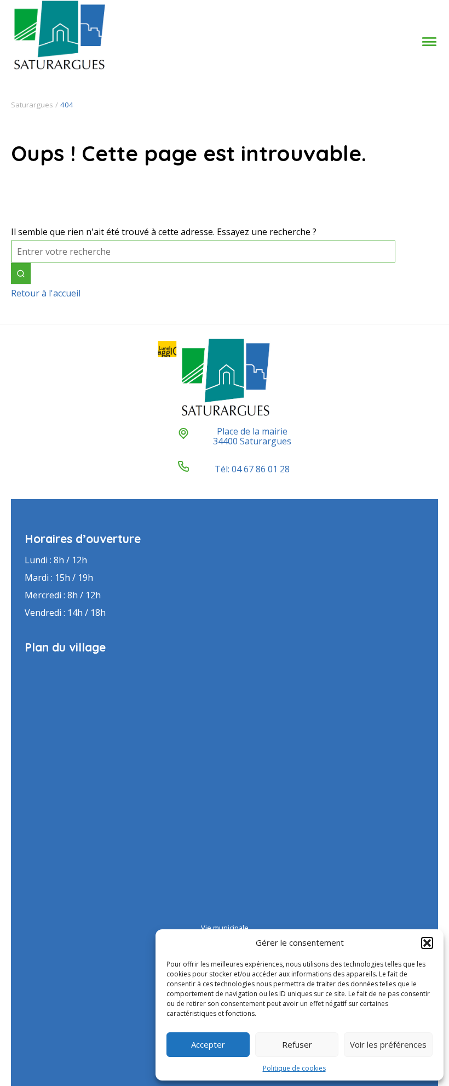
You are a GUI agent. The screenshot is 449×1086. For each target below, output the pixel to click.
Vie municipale (225, 928)
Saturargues (32, 105)
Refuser (297, 1044)
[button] (427, 943)
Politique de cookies (294, 1068)
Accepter (208, 1044)
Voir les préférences (388, 1044)
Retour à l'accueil (45, 293)
